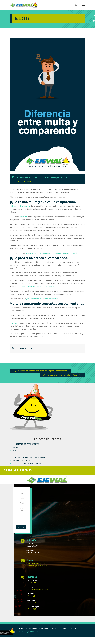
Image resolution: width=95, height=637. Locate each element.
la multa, (23, 217)
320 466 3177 (31, 602)
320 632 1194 (31, 583)
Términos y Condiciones (28, 631)
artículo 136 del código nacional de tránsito (36, 286)
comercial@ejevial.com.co (37, 566)
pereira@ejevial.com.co (36, 563)
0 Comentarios (29, 181)
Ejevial (14, 323)
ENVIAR (21, 527)
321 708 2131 (31, 596)
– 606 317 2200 (43, 589)
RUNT (47, 336)
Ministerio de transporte (21, 206)
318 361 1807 (31, 609)
